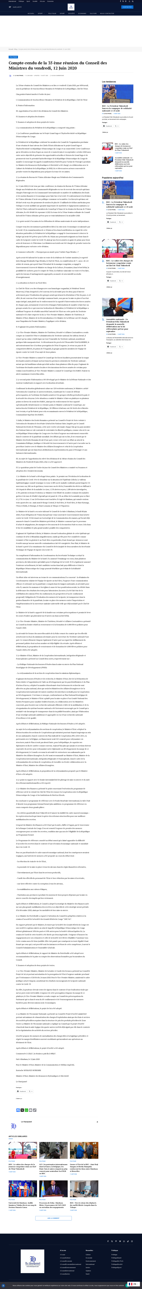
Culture (93, 13)
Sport (28, 1)
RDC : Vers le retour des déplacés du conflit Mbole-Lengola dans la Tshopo (83, 1205)
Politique (21, 1)
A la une (42, 1)
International (12, 1)
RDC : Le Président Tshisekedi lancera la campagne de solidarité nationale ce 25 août (117, 108)
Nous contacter (107, 13)
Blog (15, 49)
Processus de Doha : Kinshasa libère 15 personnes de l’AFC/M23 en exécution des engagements (52, 1205)
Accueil (31, 13)
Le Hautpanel (19, 75)
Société (35, 1)
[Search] (132, 1)
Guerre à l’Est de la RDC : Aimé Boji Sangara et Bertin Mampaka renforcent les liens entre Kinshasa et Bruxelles (84, 1167)
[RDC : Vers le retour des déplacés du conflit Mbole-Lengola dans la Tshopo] (84, 1188)
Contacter (127, 7)
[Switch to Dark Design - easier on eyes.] (129, 1)
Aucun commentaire (58, 75)
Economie (50, 1)
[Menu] (10, 7)
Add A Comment (53, 1218)
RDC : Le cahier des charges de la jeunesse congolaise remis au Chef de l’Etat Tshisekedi (22, 1166)
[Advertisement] (71, 31)
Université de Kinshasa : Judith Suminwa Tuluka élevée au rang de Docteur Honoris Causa (22, 1205)
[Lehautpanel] (71, 7)
